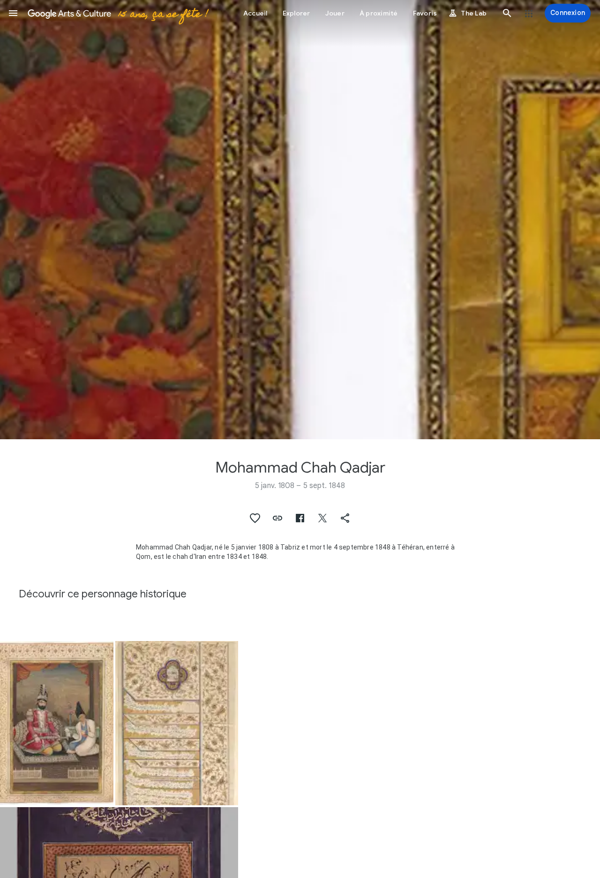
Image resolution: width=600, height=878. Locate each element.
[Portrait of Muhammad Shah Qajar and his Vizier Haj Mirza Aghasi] (56, 723)
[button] (13, 13)
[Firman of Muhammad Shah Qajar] (176, 723)
